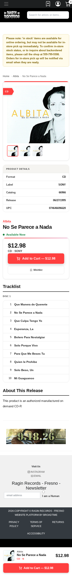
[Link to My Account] (58, 4)
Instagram (37, 472)
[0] (68, 5)
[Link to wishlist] (48, 4)
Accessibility (36, 533)
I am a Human (50, 496)
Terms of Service (36, 524)
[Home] (12, 14)
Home (6, 76)
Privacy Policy (14, 524)
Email (37, 476)
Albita (16, 76)
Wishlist (37, 270)
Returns (58, 522)
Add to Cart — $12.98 (38, 258)
